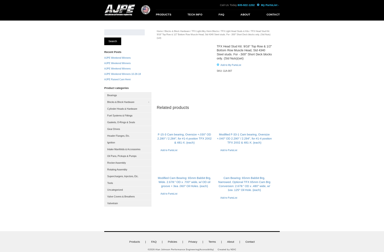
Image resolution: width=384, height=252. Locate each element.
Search (112, 41)
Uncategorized (115, 190)
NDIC (233, 249)
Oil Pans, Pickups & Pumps (121, 156)
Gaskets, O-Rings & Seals (121, 122)
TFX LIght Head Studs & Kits (235, 31)
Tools (110, 183)
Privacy (192, 241)
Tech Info (195, 14)
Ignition (111, 142)
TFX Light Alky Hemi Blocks (205, 31)
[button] (229, 65)
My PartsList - (270, 5)
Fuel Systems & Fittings (119, 115)
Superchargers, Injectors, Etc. (122, 176)
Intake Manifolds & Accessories (123, 149)
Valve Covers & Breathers (121, 196)
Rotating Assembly (117, 169)
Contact (273, 14)
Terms (212, 241)
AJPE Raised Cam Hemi (117, 79)
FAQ (221, 14)
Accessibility (206, 249)
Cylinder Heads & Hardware (122, 109)
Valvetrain (112, 203)
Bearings (112, 95)
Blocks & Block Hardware (120, 102)
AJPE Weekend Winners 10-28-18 (122, 74)
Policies (172, 241)
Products (163, 14)
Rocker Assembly (116, 163)
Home (160, 31)
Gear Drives (113, 129)
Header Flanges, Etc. (118, 136)
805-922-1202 (246, 5)
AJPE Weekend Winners (117, 58)
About (245, 14)
